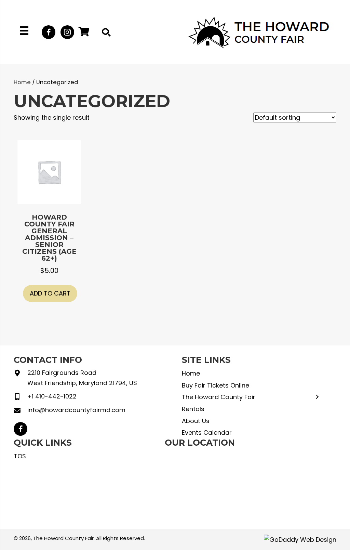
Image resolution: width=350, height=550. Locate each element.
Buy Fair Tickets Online (215, 385)
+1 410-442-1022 (52, 396)
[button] (48, 32)
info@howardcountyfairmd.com (76, 410)
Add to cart (50, 293)
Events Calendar (207, 432)
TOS (20, 456)
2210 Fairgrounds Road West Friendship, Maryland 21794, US (82, 377)
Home (22, 82)
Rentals (193, 409)
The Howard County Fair (218, 397)
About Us (196, 421)
